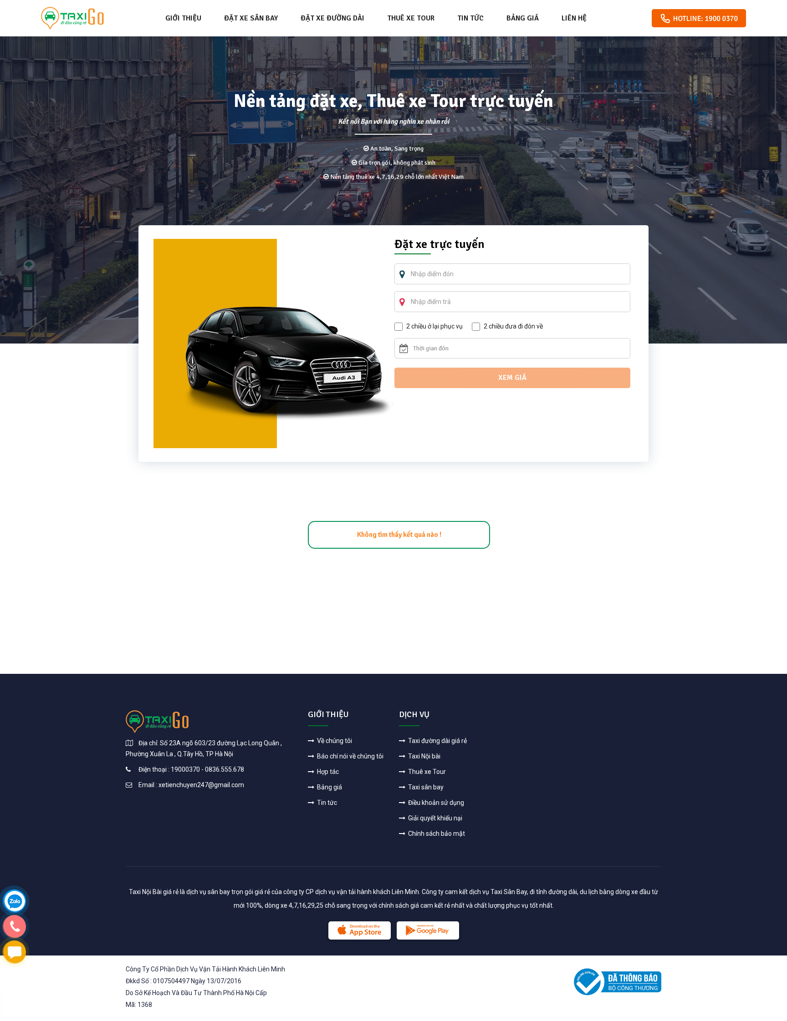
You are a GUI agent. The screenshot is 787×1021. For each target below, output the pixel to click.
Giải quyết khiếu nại (434, 818)
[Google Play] (428, 930)
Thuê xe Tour (410, 18)
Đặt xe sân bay (251, 18)
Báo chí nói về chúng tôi (349, 756)
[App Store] (359, 930)
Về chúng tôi (334, 740)
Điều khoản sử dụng (435, 802)
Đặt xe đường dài (332, 18)
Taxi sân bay (425, 787)
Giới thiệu (183, 18)
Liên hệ (574, 18)
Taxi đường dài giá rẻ (437, 740)
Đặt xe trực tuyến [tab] (439, 245)
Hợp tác (327, 771)
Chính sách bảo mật (436, 833)
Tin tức (470, 18)
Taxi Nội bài (423, 756)
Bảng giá (522, 18)
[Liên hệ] (15, 900)
